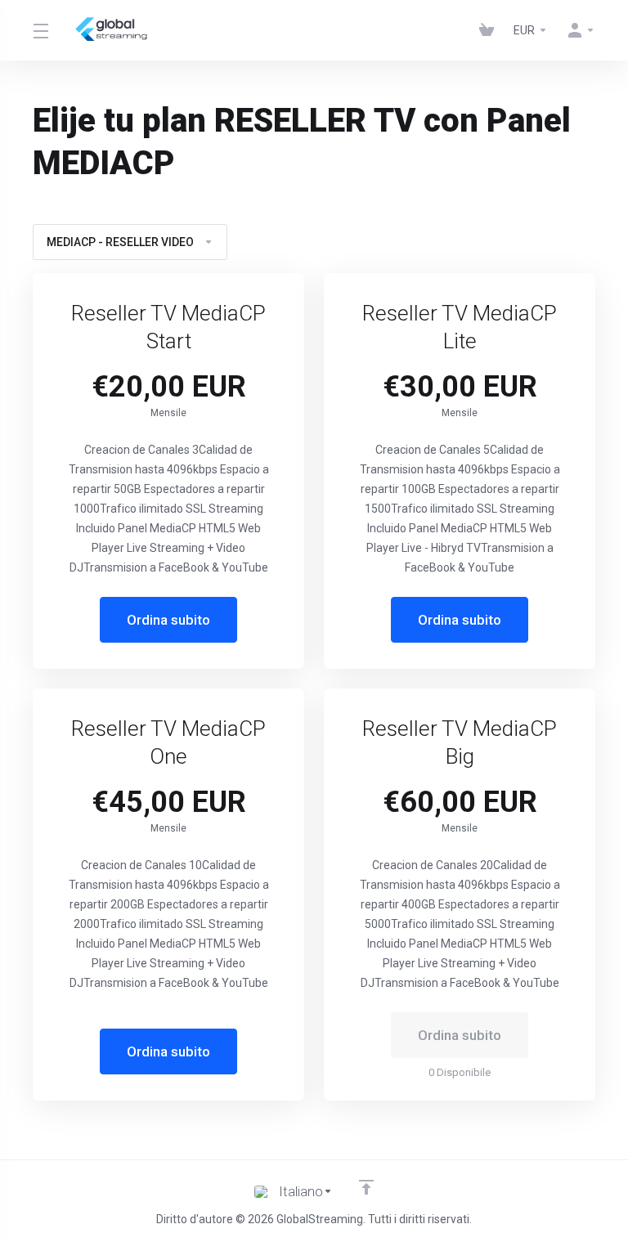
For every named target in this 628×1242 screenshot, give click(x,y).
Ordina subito (168, 620)
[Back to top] (366, 1187)
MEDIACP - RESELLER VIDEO (120, 242)
